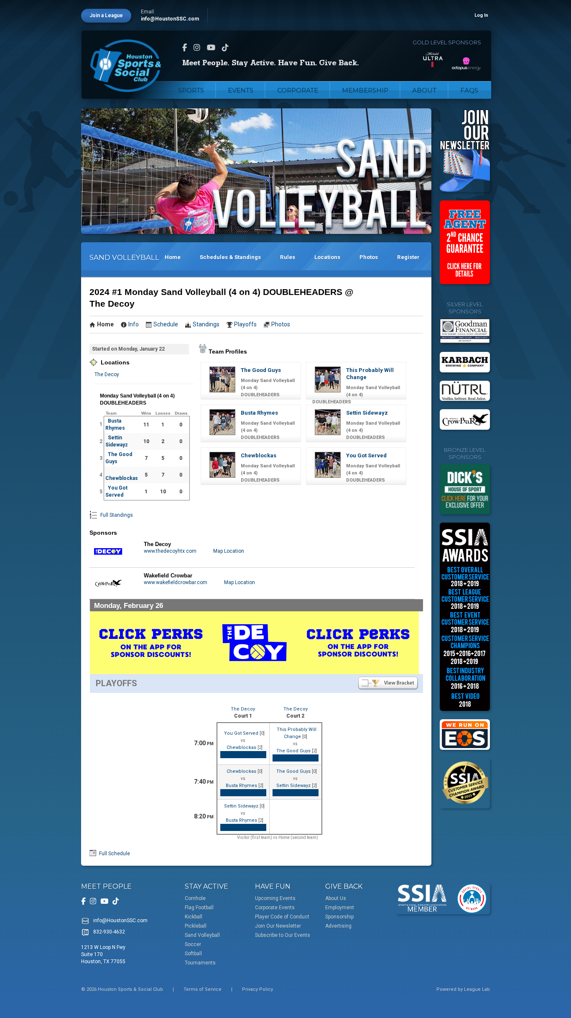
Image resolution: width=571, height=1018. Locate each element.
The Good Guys (261, 370)
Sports (191, 90)
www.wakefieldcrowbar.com (175, 582)
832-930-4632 (109, 932)
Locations (327, 257)
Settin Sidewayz (367, 413)
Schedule (165, 324)
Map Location (228, 551)
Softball (193, 953)
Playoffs (245, 324)
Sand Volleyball (202, 935)
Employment (339, 907)
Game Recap (243, 754)
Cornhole (195, 898)
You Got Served (366, 455)
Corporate (297, 90)
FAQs (469, 90)
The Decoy (106, 374)
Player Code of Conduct (282, 917)
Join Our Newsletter (278, 926)
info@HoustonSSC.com (170, 19)
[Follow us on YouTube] (211, 47)
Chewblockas (121, 478)
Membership (365, 90)
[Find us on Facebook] (184, 47)
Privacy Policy (257, 989)
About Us (335, 898)
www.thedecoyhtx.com (170, 551)
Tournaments (200, 963)
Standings (206, 324)
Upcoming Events (275, 898)
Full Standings (116, 515)
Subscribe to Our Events (282, 935)
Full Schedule (114, 853)
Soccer (193, 944)
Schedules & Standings (230, 257)
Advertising (338, 926)
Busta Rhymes (259, 413)
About (424, 90)
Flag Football (199, 907)
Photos (368, 257)
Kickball (193, 917)
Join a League (106, 15)
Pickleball (195, 926)
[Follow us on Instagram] (197, 47)
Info (133, 324)
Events (240, 90)
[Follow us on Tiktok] (225, 47)
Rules (287, 257)
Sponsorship (339, 917)
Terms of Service (203, 989)
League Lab (477, 989)
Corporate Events (275, 907)
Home (173, 257)
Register (408, 257)
